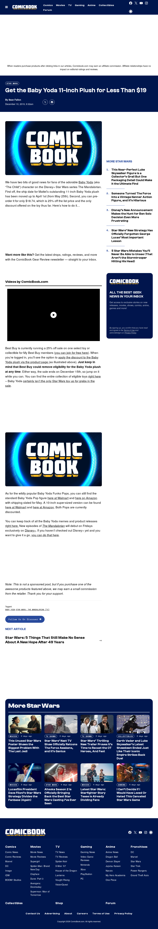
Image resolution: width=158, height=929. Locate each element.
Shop (59, 903)
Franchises (139, 846)
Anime (92, 5)
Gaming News (88, 852)
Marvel (8, 861)
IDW (7, 875)
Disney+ (30, 530)
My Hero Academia (115, 875)
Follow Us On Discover (24, 619)
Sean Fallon (15, 99)
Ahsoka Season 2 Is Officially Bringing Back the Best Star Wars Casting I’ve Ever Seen (60, 796)
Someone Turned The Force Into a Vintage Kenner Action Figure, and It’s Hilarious (131, 197)
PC (82, 878)
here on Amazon (86, 498)
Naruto (109, 870)
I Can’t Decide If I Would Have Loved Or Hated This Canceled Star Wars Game (131, 795)
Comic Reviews (13, 856)
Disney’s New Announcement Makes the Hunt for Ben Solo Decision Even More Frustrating (132, 215)
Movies (60, 5)
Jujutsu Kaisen (113, 865)
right (8, 526)
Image (8, 870)
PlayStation (86, 874)
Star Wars (12, 83)
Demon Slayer (113, 861)
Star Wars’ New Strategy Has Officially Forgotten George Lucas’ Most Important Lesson (132, 236)
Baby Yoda (86, 182)
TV (70, 5)
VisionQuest (61, 884)
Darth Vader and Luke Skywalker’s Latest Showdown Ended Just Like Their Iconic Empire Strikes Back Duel (133, 749)
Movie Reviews (38, 856)
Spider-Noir (61, 861)
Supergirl (35, 861)
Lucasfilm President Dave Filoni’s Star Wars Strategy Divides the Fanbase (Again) (24, 795)
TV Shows (51, 736)
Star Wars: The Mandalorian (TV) (32, 609)
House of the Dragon (66, 870)
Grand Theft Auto (140, 875)
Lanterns (59, 875)
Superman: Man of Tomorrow (40, 893)
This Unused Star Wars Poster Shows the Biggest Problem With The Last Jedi (24, 746)
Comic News (11, 852)
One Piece (111, 879)
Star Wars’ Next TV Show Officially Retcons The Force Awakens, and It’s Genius (60, 746)
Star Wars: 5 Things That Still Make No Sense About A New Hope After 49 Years (45, 640)
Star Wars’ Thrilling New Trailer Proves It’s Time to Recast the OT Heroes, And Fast (96, 746)
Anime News (112, 852)
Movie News (36, 852)
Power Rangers (139, 870)
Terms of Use (129, 330)
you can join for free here (71, 352)
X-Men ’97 (60, 865)
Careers (82, 913)
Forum (47, 10)
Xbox (83, 869)
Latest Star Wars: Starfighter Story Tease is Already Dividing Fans (93, 795)
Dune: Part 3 (37, 878)
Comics (48, 5)
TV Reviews (61, 856)
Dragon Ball (112, 856)
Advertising (52, 913)
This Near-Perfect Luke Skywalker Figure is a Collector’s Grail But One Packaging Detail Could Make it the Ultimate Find (131, 176)
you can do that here (45, 535)
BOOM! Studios (13, 879)
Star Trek (135, 865)
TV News (60, 852)
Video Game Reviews (87, 858)
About (68, 913)
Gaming (80, 5)
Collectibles (106, 5)
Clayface (34, 874)
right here (94, 376)
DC (6, 865)
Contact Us (33, 913)
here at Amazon (43, 507)
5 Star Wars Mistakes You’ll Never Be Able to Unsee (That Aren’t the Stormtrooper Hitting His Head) (131, 256)
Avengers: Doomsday (35, 885)
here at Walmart (58, 498)
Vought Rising (62, 879)
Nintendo (85, 864)
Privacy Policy (130, 332)
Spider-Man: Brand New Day (40, 867)
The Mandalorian (53, 526)
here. (15, 526)
